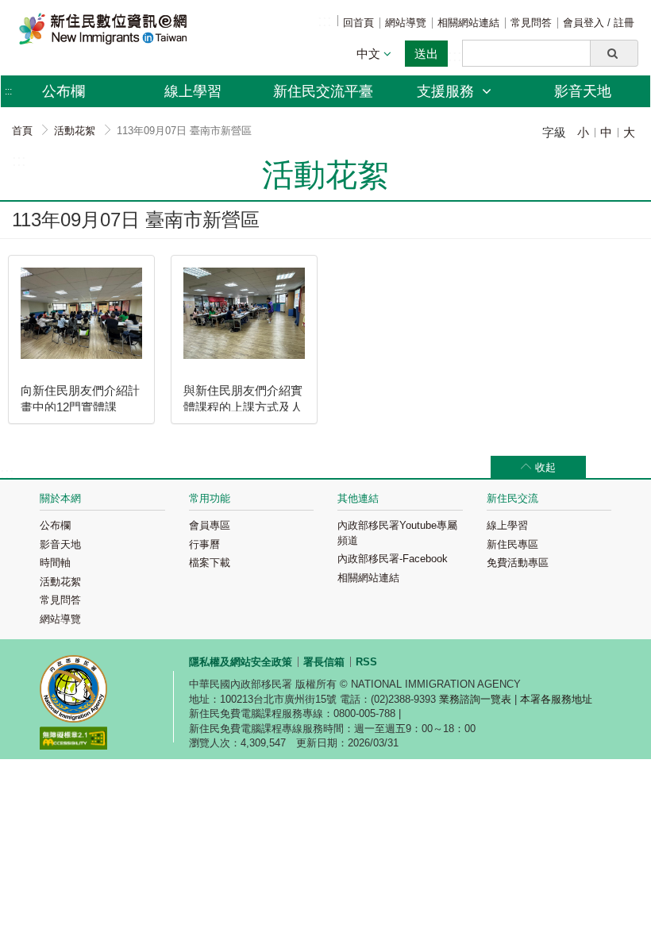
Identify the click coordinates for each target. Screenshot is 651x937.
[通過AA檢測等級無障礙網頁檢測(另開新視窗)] (73, 740)
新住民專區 (512, 544)
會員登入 (585, 23)
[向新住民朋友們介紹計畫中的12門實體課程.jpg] (81, 313)
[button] (614, 53)
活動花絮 (74, 131)
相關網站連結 (468, 23)
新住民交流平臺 (323, 91)
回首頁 (358, 23)
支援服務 (447, 91)
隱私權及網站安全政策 (240, 662)
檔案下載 (209, 563)
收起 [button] (545, 467)
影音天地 (582, 91)
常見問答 (531, 23)
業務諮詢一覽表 (475, 699)
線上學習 (192, 91)
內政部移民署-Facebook (392, 559)
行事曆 (204, 544)
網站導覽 (405, 23)
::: (325, 20)
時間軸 (55, 563)
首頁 (22, 131)
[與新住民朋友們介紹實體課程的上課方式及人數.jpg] (244, 313)
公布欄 (55, 525)
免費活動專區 (518, 563)
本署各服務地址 (556, 699)
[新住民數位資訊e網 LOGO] (103, 28)
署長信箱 (324, 662)
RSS (366, 662)
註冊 (624, 23)
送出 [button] (426, 53)
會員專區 (209, 525)
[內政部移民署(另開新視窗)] (73, 691)
